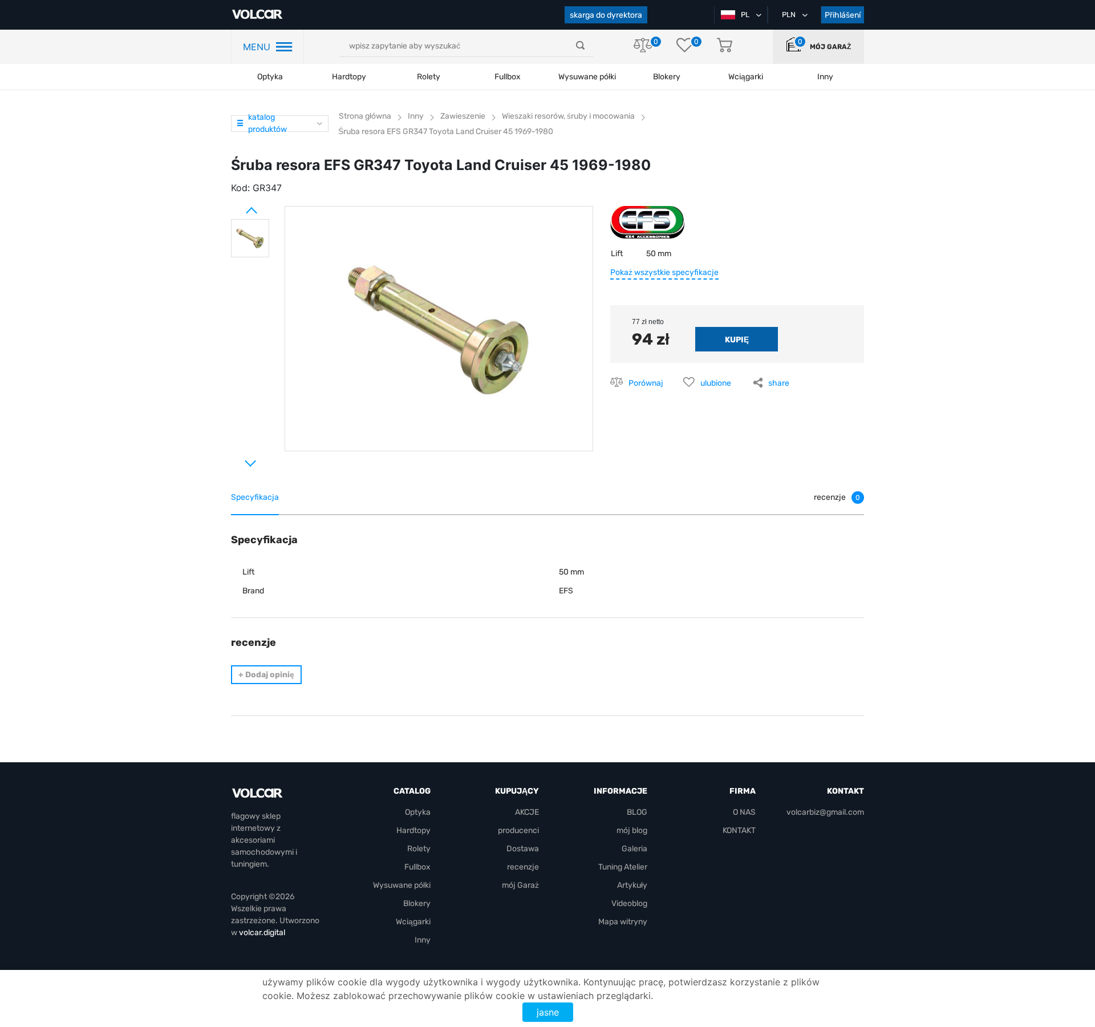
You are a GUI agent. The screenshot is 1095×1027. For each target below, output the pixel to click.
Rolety (428, 77)
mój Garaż (830, 47)
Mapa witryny (622, 922)
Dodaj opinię (266, 675)
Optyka (270, 77)
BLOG (637, 812)
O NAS (744, 812)
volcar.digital (262, 932)
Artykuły (632, 885)
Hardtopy (349, 77)
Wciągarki (413, 922)
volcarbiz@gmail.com (825, 812)
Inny (423, 940)
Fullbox (507, 77)
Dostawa (522, 849)
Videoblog (629, 903)
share (778, 383)
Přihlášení (843, 15)
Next (236, 458)
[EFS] (647, 227)
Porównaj (645, 383)
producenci (518, 830)
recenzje (523, 867)
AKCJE (527, 812)
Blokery (417, 903)
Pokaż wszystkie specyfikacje (664, 272)
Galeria (634, 849)
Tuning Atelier (622, 867)
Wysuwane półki (587, 77)
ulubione (715, 383)
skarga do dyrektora (606, 15)
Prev (236, 206)
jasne (548, 1012)
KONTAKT (739, 830)
